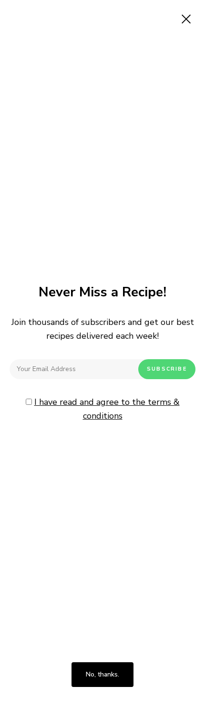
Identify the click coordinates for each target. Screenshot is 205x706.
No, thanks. (102, 674)
